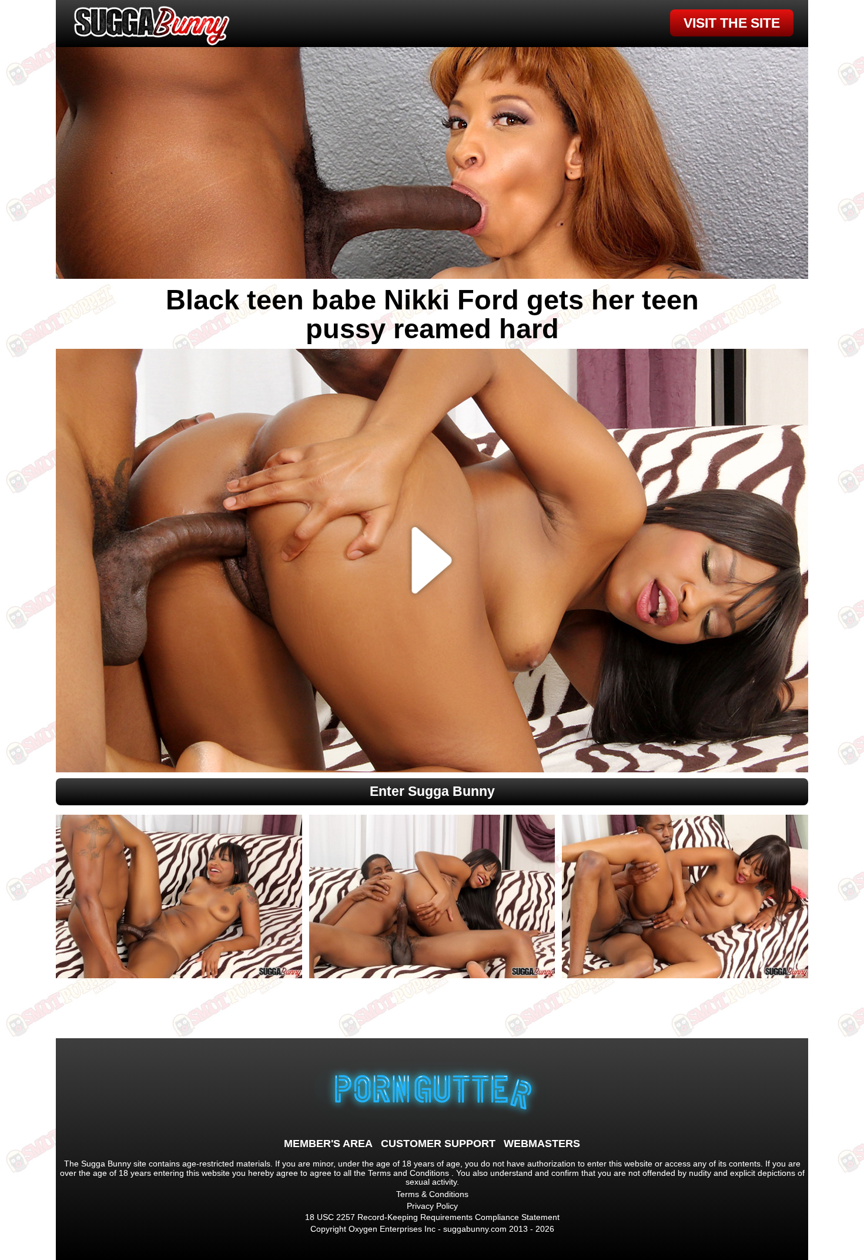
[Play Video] (432, 561)
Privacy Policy (432, 1206)
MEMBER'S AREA (328, 1143)
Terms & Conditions (432, 1194)
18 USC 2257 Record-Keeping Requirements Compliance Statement (432, 1217)
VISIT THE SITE (732, 23)
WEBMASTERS (542, 1143)
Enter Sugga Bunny (432, 791)
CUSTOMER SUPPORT (438, 1143)
